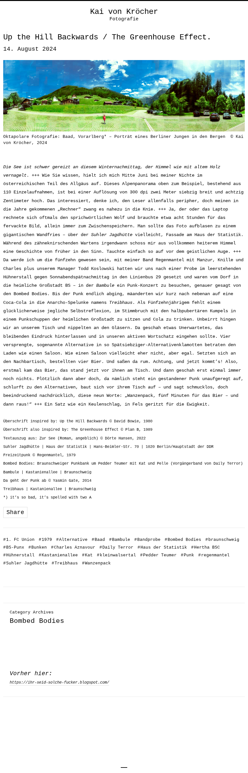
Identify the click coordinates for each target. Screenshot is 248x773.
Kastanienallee (58, 555)
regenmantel (214, 555)
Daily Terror (116, 547)
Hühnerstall (19, 555)
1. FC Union (19, 539)
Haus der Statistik (162, 547)
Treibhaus (65, 563)
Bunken (37, 547)
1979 (45, 539)
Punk (187, 555)
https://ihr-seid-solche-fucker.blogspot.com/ (59, 682)
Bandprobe (147, 539)
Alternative (72, 539)
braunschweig (222, 539)
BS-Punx (13, 547)
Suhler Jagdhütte (25, 563)
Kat (87, 555)
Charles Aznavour (73, 547)
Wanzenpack (96, 563)
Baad (98, 539)
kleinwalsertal (116, 555)
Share (15, 512)
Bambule (119, 539)
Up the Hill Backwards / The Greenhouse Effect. (107, 37)
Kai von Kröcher (124, 12)
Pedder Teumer (158, 555)
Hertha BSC (205, 547)
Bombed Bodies (183, 539)
